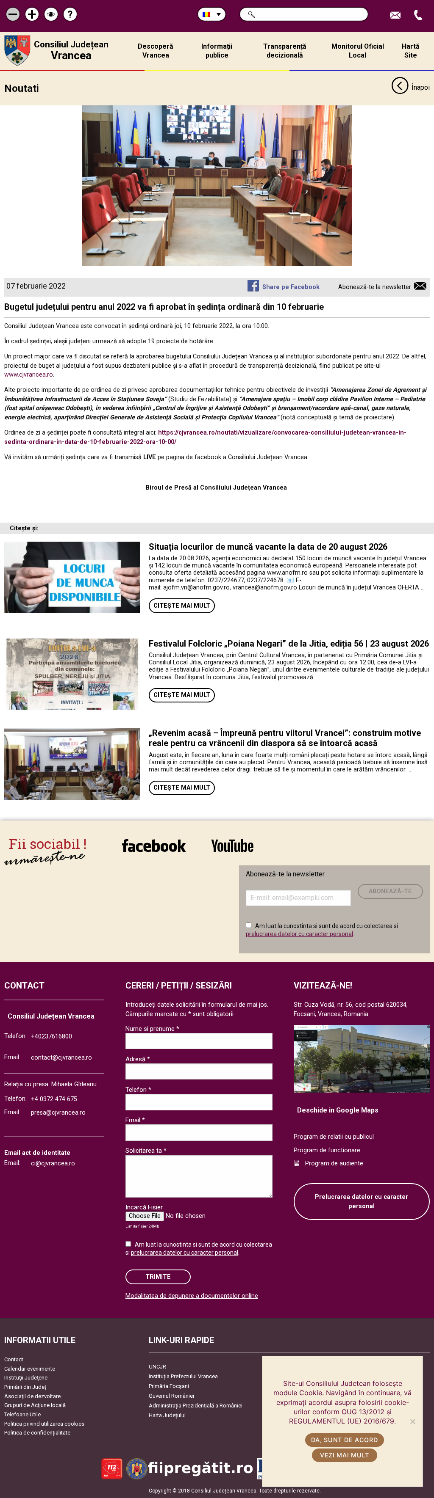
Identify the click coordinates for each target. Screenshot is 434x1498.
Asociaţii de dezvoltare (32, 1396)
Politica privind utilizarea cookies (44, 1424)
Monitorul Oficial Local (357, 50)
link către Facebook (154, 851)
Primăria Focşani (169, 1386)
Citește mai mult (181, 605)
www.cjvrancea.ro (28, 374)
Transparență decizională (284, 50)
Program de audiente (334, 1163)
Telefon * (138, 1089)
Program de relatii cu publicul (334, 1136)
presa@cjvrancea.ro (58, 1112)
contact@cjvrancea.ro (61, 1057)
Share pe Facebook (290, 287)
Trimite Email (396, 15)
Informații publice (216, 50)
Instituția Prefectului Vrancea (183, 1376)
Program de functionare (327, 1150)
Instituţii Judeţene (25, 1377)
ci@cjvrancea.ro (53, 1163)
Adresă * (137, 1059)
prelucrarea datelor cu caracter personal (299, 934)
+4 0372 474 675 (54, 1099)
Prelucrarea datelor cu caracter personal (361, 1201)
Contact (13, 1359)
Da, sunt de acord (344, 1439)
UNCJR (157, 1366)
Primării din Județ (25, 1387)
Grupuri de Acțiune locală (35, 1405)
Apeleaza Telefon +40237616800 (419, 15)
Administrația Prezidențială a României (195, 1405)
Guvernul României (171, 1396)
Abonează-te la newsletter (374, 287)
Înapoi (421, 87)
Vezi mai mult (344, 1455)
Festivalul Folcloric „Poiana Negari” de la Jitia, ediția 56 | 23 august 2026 (289, 644)
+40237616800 (51, 1036)
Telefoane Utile (22, 1414)
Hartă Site (411, 50)
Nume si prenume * (152, 1029)
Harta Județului (167, 1415)
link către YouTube (232, 851)
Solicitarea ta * (146, 1150)
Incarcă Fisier (144, 1207)
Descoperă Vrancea (155, 50)
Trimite (158, 1276)
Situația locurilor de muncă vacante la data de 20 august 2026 (268, 547)
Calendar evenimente (29, 1369)
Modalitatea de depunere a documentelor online (191, 1296)
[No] (412, 1421)
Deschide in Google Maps (337, 1110)
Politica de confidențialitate (37, 1432)
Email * (135, 1120)
